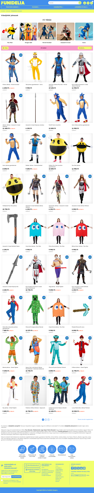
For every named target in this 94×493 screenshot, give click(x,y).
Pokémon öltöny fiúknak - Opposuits (35, 408)
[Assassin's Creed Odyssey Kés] (12, 269)
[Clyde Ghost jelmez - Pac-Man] (58, 310)
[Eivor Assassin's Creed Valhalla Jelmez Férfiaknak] (81, 269)
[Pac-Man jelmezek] (10, 31)
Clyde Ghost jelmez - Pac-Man (57, 327)
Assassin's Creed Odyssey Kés (10, 286)
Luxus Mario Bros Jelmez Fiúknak (81, 408)
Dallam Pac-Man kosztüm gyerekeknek (55, 166)
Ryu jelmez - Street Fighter (10, 408)
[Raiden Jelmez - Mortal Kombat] (35, 148)
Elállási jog (58, 478)
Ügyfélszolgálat (33, 465)
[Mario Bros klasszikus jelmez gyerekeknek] (12, 310)
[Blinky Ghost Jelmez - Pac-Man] (81, 229)
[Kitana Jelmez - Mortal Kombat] (12, 67)
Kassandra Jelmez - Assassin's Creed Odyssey (58, 206)
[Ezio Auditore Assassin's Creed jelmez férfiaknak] (35, 269)
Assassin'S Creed (65, 42)
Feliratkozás (16, 476)
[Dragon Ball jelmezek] (28, 31)
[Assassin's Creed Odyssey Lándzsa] (35, 108)
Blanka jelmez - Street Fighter (10, 367)
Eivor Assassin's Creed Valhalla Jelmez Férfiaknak (80, 287)
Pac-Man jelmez (76, 165)
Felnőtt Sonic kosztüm (55, 125)
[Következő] (51, 419)
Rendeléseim (45, 469)
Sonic (84, 42)
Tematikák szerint (12, 7)
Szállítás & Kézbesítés (47, 472)
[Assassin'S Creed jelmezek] (65, 31)
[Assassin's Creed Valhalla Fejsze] (12, 229)
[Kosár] (91, 3)
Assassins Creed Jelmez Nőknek (80, 205)
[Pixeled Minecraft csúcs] (81, 310)
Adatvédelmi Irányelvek (59, 474)
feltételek (19, 481)
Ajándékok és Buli (81, 7)
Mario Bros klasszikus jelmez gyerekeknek (10, 327)
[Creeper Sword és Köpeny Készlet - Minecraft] (58, 391)
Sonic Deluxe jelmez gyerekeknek (80, 125)
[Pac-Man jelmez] (81, 148)
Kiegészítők (58, 7)
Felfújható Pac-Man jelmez (10, 205)
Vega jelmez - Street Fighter (56, 286)
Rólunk (57, 481)
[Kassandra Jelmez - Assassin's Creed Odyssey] (58, 189)
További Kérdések (46, 475)
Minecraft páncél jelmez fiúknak (57, 367)
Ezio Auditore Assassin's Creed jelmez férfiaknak (34, 287)
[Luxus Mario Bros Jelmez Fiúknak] (81, 391)
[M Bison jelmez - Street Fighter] (81, 350)
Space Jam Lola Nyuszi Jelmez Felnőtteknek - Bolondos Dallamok (35, 368)
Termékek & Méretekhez (48, 471)
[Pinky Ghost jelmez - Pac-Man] (58, 229)
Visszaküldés (45, 474)
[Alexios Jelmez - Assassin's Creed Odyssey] (12, 108)
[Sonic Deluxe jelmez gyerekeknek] (81, 108)
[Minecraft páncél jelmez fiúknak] (58, 350)
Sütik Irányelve (60, 477)
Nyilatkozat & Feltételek (59, 471)
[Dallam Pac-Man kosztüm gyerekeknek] (58, 148)
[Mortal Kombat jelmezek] (47, 31)
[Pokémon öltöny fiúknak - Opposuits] (35, 391)
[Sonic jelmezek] (84, 31)
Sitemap (58, 479)
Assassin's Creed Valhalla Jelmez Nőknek (34, 206)
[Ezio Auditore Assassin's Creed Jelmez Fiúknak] (81, 67)
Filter (6, 48)
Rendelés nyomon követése (33, 470)
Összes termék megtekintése (85, 419)
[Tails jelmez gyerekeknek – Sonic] (35, 67)
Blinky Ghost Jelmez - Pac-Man (80, 246)
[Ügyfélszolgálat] (88, 3)
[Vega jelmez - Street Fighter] (58, 269)
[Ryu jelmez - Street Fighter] (12, 391)
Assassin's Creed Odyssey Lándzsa (35, 125)
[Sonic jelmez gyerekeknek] (12, 148)
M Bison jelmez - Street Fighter (80, 367)
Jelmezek (35, 7)
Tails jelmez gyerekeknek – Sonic (34, 84)
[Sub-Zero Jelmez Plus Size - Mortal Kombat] (58, 67)
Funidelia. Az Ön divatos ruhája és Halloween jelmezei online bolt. (13, 2)
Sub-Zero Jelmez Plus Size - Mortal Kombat (58, 85)
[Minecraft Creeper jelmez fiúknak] (35, 310)
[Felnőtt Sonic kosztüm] (58, 108)
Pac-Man (10, 42)
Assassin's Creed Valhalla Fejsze (11, 246)
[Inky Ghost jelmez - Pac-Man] (35, 229)
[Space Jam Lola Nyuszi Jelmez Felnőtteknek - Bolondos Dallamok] (35, 350)
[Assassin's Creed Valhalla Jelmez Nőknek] (35, 189)
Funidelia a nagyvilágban (59, 468)
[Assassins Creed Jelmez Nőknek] (81, 189)
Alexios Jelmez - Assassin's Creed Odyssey (11, 125)
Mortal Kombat (47, 42)
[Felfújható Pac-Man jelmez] (12, 189)
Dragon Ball (28, 42)
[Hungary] (72, 468)
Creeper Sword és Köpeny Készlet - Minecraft (58, 408)
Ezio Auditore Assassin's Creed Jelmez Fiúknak (80, 85)
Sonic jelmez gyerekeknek (9, 165)
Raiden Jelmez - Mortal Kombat (34, 165)
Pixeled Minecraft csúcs (78, 327)
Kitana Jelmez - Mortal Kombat (11, 84)
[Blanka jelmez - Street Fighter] (12, 350)
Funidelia (3, 11)
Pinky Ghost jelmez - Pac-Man (56, 246)
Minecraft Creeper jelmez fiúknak (34, 327)
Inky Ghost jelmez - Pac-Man (33, 246)
